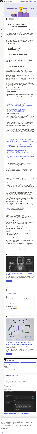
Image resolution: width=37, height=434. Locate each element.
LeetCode (9, 207)
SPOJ (8, 203)
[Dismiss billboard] (35, 419)
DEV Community (13, 375)
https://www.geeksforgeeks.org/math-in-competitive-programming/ (20, 103)
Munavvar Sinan (11, 18)
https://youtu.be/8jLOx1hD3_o (12, 159)
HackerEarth (9, 208)
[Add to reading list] (1, 37)
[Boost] (1, 40)
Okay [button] (2, 432)
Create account (33, 1)
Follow (20, 362)
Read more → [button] (9, 281)
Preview (14, 293)
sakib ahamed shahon (12, 297)
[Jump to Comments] (1, 33)
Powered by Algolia (21, 1)
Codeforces (9, 210)
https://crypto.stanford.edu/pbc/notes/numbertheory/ (17, 109)
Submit (9, 293)
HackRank (9, 209)
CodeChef (9, 204)
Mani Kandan (10, 306)
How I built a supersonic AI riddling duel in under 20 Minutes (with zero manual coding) (19, 343)
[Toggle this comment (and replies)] (6, 298)
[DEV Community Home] (1, 1)
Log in (27, 1)
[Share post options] (2, 44)
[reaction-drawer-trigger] (2, 30)
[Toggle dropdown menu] (34, 254)
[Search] (4, 1)
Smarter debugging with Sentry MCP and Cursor (17, 413)
